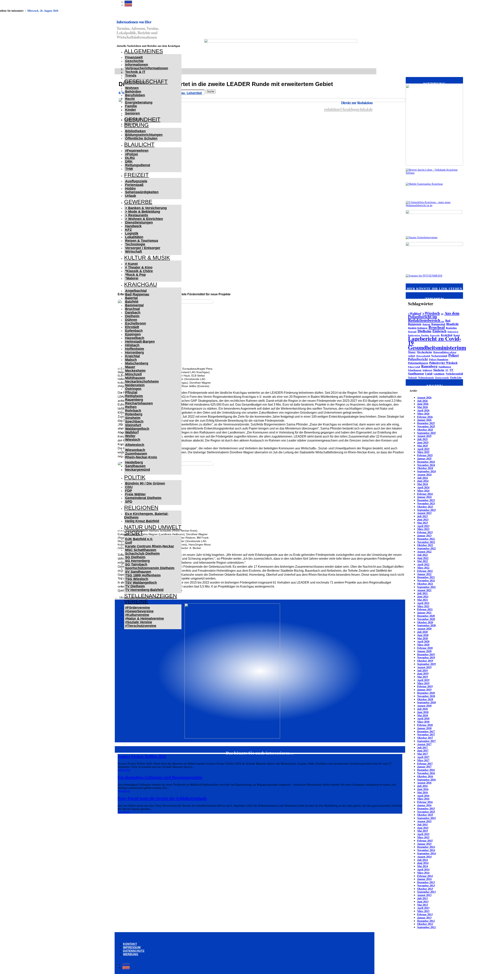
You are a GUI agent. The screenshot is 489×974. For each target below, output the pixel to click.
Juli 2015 (422, 824)
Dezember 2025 (426, 423)
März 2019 (423, 683)
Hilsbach (132, 345)
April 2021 (423, 603)
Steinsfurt (133, 425)
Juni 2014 (422, 863)
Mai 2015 (422, 831)
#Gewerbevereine (139, 611)
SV (447, 370)
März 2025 (423, 452)
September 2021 (426, 587)
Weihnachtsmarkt (426, 377)
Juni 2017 (422, 750)
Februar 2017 (425, 763)
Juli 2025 (422, 439)
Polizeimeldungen (418, 363)
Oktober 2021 (425, 584)
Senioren (132, 113)
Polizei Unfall (414, 366)
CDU (129, 487)
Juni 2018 (422, 712)
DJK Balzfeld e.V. (139, 539)
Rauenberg (134, 400)
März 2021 (423, 606)
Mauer (130, 367)
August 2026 (424, 397)
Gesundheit (142, 119)
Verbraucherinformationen (146, 68)
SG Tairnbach (136, 564)
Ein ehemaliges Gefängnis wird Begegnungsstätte (160, 777)
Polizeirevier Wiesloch (443, 362)
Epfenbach (134, 331)
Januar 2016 (424, 805)
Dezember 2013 (426, 882)
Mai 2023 (422, 523)
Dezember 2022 (426, 539)
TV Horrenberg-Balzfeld (144, 590)
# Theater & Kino (138, 267)
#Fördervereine (137, 608)
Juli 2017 (422, 747)
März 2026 (423, 414)
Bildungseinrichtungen (144, 135)
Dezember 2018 (426, 693)
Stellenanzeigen (150, 596)
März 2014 (423, 873)
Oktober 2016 (425, 776)
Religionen (141, 508)
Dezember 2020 (426, 616)
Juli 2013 (422, 898)
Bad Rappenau (137, 294)
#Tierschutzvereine (140, 626)
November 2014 (426, 850)
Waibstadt (412, 377)
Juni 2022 (422, 558)
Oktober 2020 (425, 622)
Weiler (130, 436)
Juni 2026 (422, 404)
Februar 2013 (425, 914)
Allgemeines (143, 51)
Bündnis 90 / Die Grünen (145, 483)
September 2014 (426, 853)
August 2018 (424, 706)
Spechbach (134, 421)
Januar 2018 (424, 728)
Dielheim (132, 316)
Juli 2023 (422, 516)
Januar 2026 (424, 420)
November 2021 (426, 580)
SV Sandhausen (138, 572)
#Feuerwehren (136, 151)
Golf (128, 543)
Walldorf (132, 432)
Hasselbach (134, 338)
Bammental (134, 305)
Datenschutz (133, 950)
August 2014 (424, 857)
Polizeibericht (418, 359)
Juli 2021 (422, 593)
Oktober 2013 (425, 889)
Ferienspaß (134, 185)
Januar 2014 (424, 879)
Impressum (132, 947)
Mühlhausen (135, 378)
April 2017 (423, 757)
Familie (131, 106)
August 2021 (424, 590)
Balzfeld (131, 302)
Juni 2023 (422, 519)
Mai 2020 (422, 638)
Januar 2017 (424, 767)
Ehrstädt (132, 327)
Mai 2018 (422, 715)
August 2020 (424, 629)
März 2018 (423, 722)
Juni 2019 (422, 673)
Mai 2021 (422, 600)
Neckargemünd (137, 470)
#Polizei (131, 154)
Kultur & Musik (147, 258)
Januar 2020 (424, 651)
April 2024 (423, 487)
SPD (128, 501)
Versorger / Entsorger (142, 248)
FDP (128, 491)
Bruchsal (132, 309)
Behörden (133, 91)
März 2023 (423, 529)
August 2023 (424, 513)
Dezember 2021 (426, 577)
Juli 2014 (422, 860)
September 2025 (426, 433)
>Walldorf (414, 313)
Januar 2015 (424, 844)
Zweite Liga (455, 377)
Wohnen (132, 88)
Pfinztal (131, 392)
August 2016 (424, 783)
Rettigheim (134, 396)
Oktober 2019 (425, 661)
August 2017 (424, 744)
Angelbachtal (136, 291)
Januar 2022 (424, 574)
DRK (129, 161)
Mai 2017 (422, 754)
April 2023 (423, 526)
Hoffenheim (134, 349)
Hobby (130, 188)
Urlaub (130, 196)
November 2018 (426, 696)
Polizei (453, 355)
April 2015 (423, 834)
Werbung (130, 954)
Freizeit (136, 175)
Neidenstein (135, 385)
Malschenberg (136, 363)
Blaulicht (139, 144)
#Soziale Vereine (138, 622)
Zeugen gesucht (442, 377)
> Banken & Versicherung (146, 208)
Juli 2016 (422, 786)
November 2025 (426, 426)
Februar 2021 (425, 609)
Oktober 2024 (425, 468)
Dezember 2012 (426, 921)
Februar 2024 (425, 494)
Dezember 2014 (426, 847)
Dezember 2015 (426, 808)
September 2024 (426, 471)
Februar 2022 (425, 571)
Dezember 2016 (426, 770)
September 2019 (426, 664)
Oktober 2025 (425, 430)
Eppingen (133, 334)
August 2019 (424, 667)
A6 (442, 313)
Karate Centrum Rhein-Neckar (149, 546)
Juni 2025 (422, 442)
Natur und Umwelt (152, 527)
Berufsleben (135, 95)
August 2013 (424, 895)
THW (129, 169)
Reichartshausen (139, 403)
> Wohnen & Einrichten (144, 219)
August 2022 (424, 551)
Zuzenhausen (136, 453)
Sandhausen (135, 466)
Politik (134, 477)
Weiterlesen (124, 770)
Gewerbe (138, 202)
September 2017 (426, 741)
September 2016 (426, 780)
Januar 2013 (424, 918)
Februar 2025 (425, 455)
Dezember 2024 (426, 462)
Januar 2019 (424, 689)
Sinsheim (132, 418)
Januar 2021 (424, 612)
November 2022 (426, 542)
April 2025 (423, 449)
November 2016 (426, 773)
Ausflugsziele (136, 181)
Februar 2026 (425, 417)
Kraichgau (140, 284)
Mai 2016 (422, 792)
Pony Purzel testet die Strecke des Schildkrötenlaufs (162, 798)
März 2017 (423, 760)
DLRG (130, 158)
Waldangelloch (137, 429)
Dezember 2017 (426, 731)
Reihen (131, 407)
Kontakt (130, 944)
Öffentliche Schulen (141, 138)
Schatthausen (414, 370)
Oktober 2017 (425, 738)
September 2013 (426, 892)
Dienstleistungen (139, 222)
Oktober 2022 (425, 545)
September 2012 (426, 927)
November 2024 (426, 465)
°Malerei (131, 278)
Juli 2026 (422, 401)
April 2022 (423, 564)
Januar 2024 (424, 497)
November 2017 (426, 734)
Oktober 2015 (425, 815)
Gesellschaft (146, 82)
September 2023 (426, 510)
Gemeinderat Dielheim (143, 498)
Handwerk (133, 226)
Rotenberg (133, 414)
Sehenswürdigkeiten (142, 192)
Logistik (131, 233)
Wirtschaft (133, 251)
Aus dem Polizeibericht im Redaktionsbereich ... (433, 316)
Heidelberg (134, 462)
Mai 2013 (422, 905)
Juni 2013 (422, 901)
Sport (133, 533)
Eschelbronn (135, 323)
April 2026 (423, 410)
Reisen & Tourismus (141, 241)
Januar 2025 (424, 458)
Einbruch (439, 331)
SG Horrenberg (137, 561)
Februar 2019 (425, 686)
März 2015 (423, 837)
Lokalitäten (134, 237)
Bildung (136, 125)
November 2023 (426, 503)
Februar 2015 (425, 840)
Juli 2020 (422, 632)
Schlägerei (427, 370)
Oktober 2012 (425, 924)
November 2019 (426, 657)
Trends (130, 75)
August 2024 (424, 474)
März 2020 (423, 645)
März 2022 (423, 568)
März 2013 (423, 911)
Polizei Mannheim (438, 359)
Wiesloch (132, 440)
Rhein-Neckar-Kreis (141, 457)
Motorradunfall (423, 355)
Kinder (130, 110)
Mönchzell (133, 374)
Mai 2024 (422, 484)
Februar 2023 (425, 532)
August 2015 (424, 821)
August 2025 (424, 436)
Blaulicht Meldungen (417, 328)
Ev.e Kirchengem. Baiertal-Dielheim (146, 515)
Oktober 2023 (425, 507)
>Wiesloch (431, 313)
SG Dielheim (135, 557)
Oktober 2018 (425, 699)
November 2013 (426, 885)
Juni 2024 (422, 481)
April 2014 (423, 869)
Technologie (135, 244)
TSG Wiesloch (136, 579)
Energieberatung (138, 102)
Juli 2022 (422, 555)
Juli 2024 (422, 478)
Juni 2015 (422, 828)
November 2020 (426, 619)
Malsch (131, 360)
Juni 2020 (422, 635)
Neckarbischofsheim (142, 381)
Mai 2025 (422, 446)
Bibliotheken (135, 131)
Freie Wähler (135, 494)
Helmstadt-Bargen (140, 341)
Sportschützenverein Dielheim (149, 568)
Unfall (428, 374)
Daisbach (132, 312)
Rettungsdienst (137, 165)
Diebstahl (412, 331)
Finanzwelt (134, 57)
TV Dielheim (135, 586)
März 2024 (423, 491)
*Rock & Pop (135, 275)
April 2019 (423, 680)
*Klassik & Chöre (139, 271)
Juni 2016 (422, 789)
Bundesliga (451, 328)
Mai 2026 (422, 407)
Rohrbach (133, 410)
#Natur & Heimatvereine (144, 618)
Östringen (133, 389)
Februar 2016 (425, 802)
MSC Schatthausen (140, 550)
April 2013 (423, 908)
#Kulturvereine (137, 615)
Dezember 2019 (426, 654)
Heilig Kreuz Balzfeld (142, 521)
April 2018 (423, 718)
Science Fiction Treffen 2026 (142, 756)
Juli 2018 (422, 709)
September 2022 (426, 548)
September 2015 (426, 818)
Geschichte (134, 61)
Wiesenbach (135, 450)
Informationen (136, 65)
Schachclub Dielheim (142, 553)
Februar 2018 (425, 725)
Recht (130, 99)
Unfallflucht (439, 373)
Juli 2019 (422, 670)
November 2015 (426, 812)
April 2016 (423, 796)
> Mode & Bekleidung (142, 211)
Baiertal (131, 298)
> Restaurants (136, 215)
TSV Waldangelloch (141, 582)
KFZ (128, 230)
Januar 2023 (424, 535)
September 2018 (426, 702)
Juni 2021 (422, 596)
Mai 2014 (422, 866)
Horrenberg (134, 352)
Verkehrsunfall (454, 374)
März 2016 (423, 799)
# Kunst (131, 264)
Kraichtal (132, 356)
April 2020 (423, 641)
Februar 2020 (425, 648)
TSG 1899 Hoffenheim (143, 575)
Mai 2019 (422, 677)
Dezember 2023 (426, 500)
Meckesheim (135, 371)
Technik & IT (135, 72)
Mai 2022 (422, 561)
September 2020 (426, 625)
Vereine (136, 601)
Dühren (131, 320)
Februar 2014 (425, 876)
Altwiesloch (134, 445)
